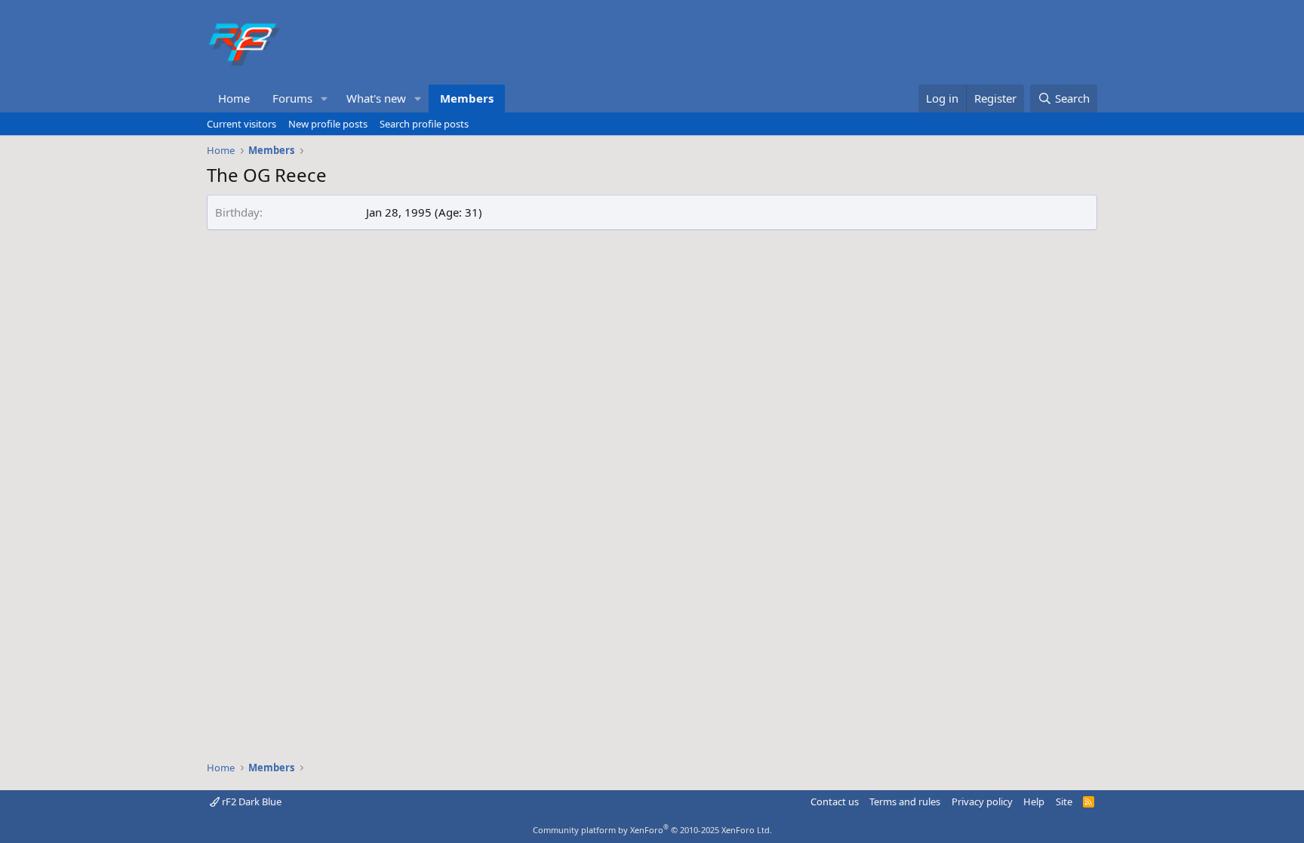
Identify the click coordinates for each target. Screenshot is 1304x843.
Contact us (834, 801)
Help (1033, 801)
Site (1064, 801)
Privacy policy (982, 801)
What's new (376, 98)
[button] (324, 98)
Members (467, 98)
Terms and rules (904, 801)
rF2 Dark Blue (250, 801)
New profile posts (328, 124)
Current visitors (241, 124)
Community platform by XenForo (652, 829)
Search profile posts (424, 124)
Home (234, 98)
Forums (292, 98)
